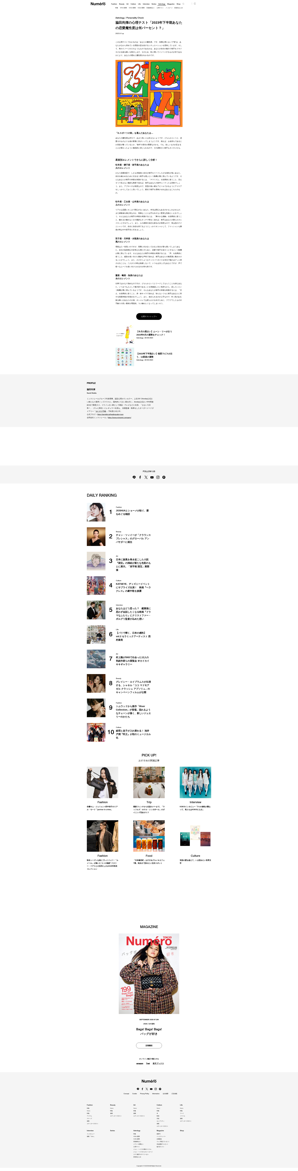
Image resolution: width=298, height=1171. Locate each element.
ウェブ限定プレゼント (163, 1141)
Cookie (134, 1093)
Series (154, 4)
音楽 (158, 1118)
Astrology (161, 4)
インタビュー (91, 1134)
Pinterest (163, 477)
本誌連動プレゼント (162, 1144)
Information (155, 1093)
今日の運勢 (141, 8)
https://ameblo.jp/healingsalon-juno (110, 414)
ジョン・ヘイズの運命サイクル (142, 1149)
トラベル (182, 1116)
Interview (146, 4)
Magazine (170, 4)
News (88, 1111)
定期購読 (149, 1045)
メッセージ (169, 8)
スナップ (89, 1118)
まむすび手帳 (101, 411)
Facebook (140, 477)
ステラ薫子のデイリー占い (141, 1154)
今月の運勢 (132, 8)
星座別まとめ (178, 8)
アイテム (89, 1116)
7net (148, 1063)
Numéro (98, 3)
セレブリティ (160, 1121)
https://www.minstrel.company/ (119, 418)
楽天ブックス (158, 1063)
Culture (133, 4)
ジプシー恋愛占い (138, 1144)
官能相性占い (150, 8)
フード (182, 1113)
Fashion (114, 4)
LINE (134, 477)
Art (127, 4)
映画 (158, 1116)
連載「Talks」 (91, 1136)
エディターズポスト (92, 1123)
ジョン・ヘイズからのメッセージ (143, 1152)
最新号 (159, 1134)
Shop (178, 4)
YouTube (152, 477)
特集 (116, 8)
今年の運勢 (123, 8)
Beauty (121, 4)
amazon (139, 1063)
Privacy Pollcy (144, 1093)
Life (139, 4)
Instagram (157, 477)
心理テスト (160, 8)
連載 (88, 1121)
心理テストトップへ (149, 316)
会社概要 (165, 1093)
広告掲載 (174, 1093)
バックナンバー (161, 1136)
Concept (126, 1093)
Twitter (146, 477)
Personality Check (135, 18)
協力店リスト (160, 1146)
